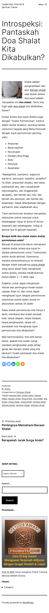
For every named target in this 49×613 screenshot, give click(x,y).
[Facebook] (4, 364)
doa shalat (19, 106)
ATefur (7, 389)
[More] (23, 364)
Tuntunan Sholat (23, 392)
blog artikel (27, 398)
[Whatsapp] (18, 364)
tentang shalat (39, 402)
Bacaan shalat (38, 90)
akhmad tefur (15, 395)
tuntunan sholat (38, 405)
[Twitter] (9, 364)
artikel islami (28, 395)
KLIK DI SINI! (8, 572)
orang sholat (26, 402)
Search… (6, 483)
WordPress (28, 602)
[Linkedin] (13, 364)
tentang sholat (8, 405)
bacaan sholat (14, 398)
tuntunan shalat (23, 405)
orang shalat (38, 264)
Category (8, 587)
